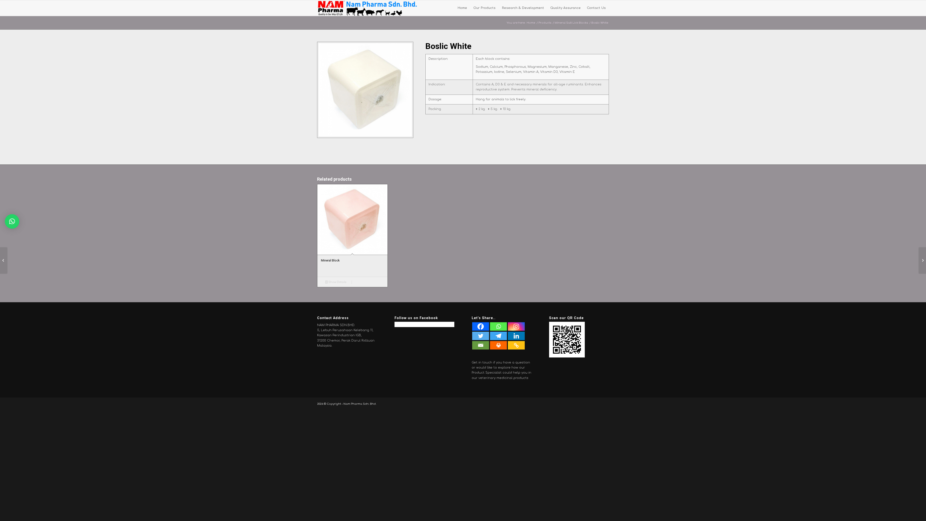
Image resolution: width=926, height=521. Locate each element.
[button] (12, 221)
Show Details (337, 282)
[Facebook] (480, 326)
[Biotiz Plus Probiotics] (922, 260)
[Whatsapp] (498, 326)
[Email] (480, 345)
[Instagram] (516, 326)
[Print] (498, 345)
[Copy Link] (516, 345)
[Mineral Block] (3, 260)
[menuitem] (462, 8)
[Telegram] (498, 336)
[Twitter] (480, 336)
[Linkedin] (516, 336)
